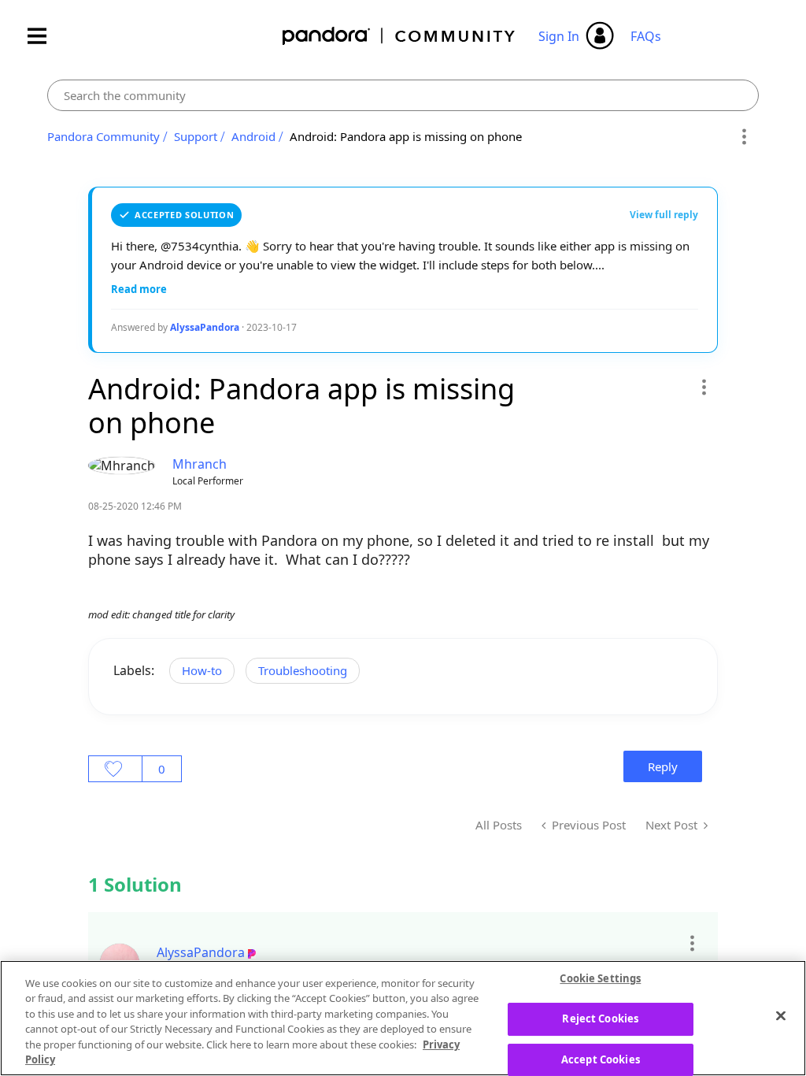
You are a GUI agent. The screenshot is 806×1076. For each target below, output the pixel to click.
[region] (403, 1018)
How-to (202, 670)
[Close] (780, 1016)
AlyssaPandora (204, 327)
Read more (139, 289)
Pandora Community (399, 36)
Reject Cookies (600, 1018)
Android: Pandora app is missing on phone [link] (406, 136)
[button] (703, 387)
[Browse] (45, 36)
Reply (663, 766)
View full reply (664, 214)
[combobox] (402, 95)
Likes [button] (115, 768)
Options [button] (744, 137)
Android (253, 136)
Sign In (558, 36)
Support (195, 136)
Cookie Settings (600, 979)
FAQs (645, 36)
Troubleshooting (302, 670)
